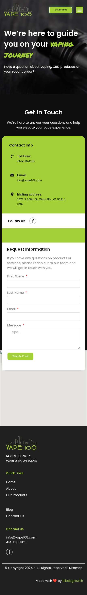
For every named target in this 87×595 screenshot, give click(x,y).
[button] (79, 10)
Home (11, 482)
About (11, 488)
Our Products (16, 495)
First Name (16, 276)
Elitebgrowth (73, 580)
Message (14, 325)
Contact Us (15, 516)
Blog (9, 509)
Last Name (16, 293)
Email (11, 309)
